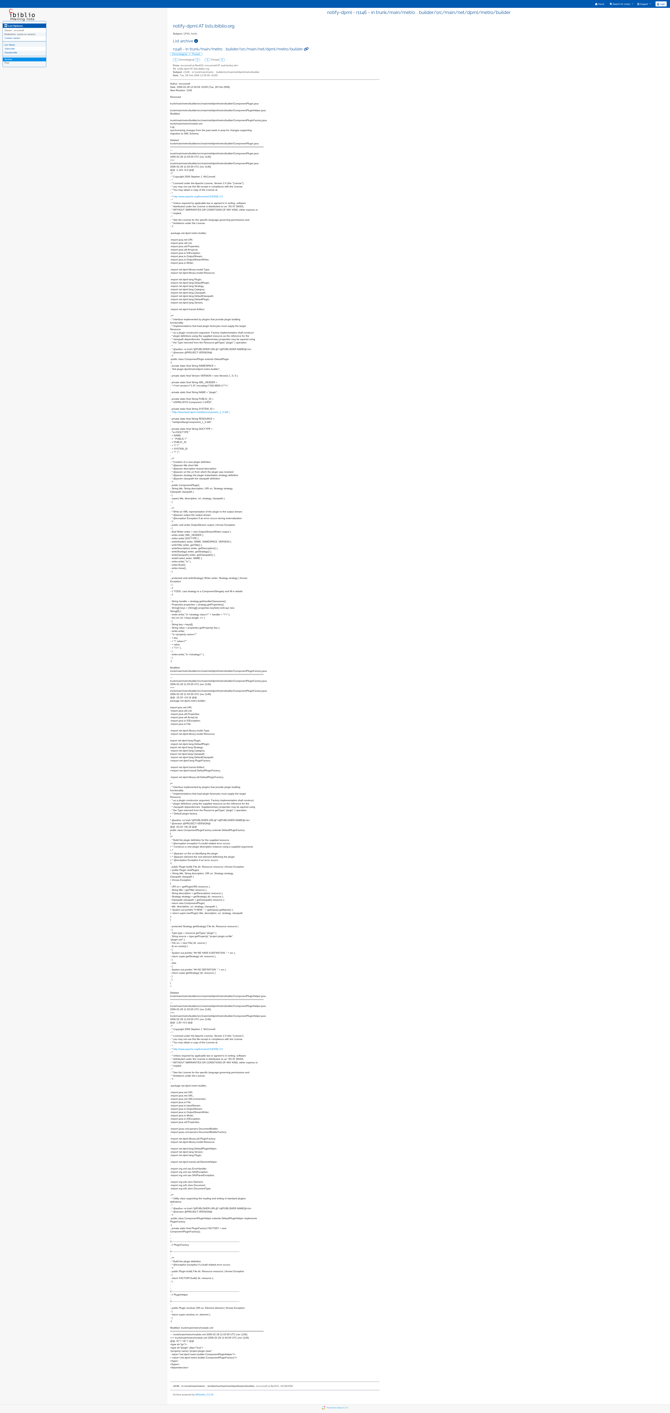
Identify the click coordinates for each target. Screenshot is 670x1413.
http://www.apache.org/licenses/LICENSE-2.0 (198, 196)
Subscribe (10, 48)
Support (643, 4)
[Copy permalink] (306, 49)
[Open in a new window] (196, 41)
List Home (10, 45)
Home (601, 4)
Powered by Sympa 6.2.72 (337, 1408)
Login (662, 4)
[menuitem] (599, 4)
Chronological (180, 54)
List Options (15, 25)
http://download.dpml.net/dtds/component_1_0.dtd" (201, 412)
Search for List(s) (621, 4)
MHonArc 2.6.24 (204, 1394)
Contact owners (12, 38)
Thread (196, 54)
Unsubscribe (11, 52)
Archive (8, 59)
